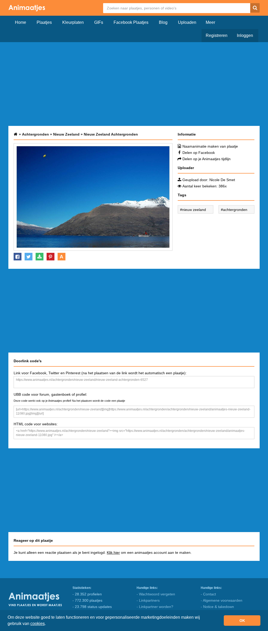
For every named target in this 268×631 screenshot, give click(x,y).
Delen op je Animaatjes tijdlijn (206, 159)
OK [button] (242, 620)
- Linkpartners (148, 600)
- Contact (208, 594)
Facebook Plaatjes (131, 22)
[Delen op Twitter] (28, 256)
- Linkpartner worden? (155, 607)
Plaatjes (44, 22)
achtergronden (235, 210)
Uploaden (187, 22)
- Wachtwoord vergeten (156, 594)
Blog (163, 22)
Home (20, 22)
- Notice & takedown (217, 607)
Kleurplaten (73, 22)
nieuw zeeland (194, 210)
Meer (210, 22)
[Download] (39, 256)
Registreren (216, 35)
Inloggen (245, 35)
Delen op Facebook (198, 152)
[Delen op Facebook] (17, 256)
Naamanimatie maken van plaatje (210, 146)
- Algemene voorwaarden (221, 600)
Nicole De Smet (222, 180)
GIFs (98, 22)
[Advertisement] (134, 84)
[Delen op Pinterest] (50, 256)
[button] (47, 624)
